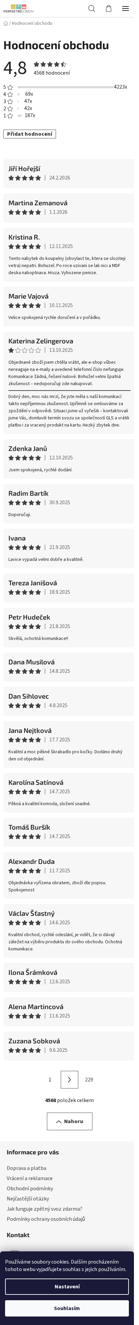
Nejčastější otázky (28, 1199)
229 (89, 1079)
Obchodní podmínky (30, 1188)
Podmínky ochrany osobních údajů (46, 1219)
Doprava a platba (26, 1168)
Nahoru (73, 1121)
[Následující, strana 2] (69, 1080)
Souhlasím (67, 1308)
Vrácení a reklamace (30, 1178)
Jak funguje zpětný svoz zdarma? (44, 1209)
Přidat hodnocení (29, 134)
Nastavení (67, 1286)
